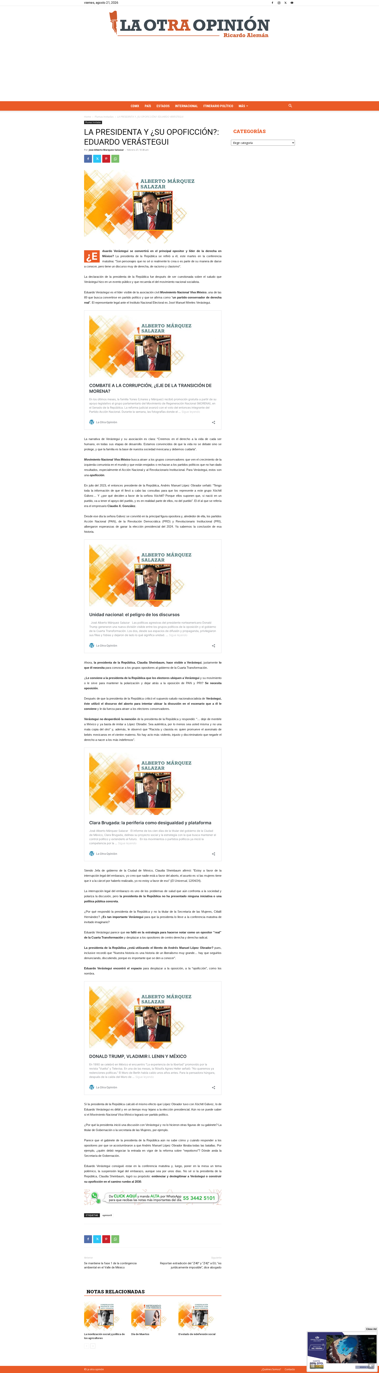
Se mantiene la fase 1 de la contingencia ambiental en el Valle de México (110, 1265)
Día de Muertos (140, 1334)
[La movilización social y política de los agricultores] (105, 1316)
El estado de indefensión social (196, 1334)
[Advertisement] (189, 71)
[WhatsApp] (115, 159)
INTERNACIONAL (186, 106)
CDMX (135, 106)
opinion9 (107, 1215)
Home (87, 116)
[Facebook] (272, 3)
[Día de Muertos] (152, 1316)
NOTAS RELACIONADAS (115, 1291)
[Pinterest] (106, 159)
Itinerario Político (218, 106)
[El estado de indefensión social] (199, 1316)
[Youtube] (292, 3)
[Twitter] (285, 3)
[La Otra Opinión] (189, 24)
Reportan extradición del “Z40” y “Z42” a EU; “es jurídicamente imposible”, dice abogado (190, 1265)
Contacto (290, 1369)
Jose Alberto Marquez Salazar (106, 149)
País (148, 106)
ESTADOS (163, 106)
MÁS (242, 106)
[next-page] (92, 1346)
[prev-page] (86, 1346)
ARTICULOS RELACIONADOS (121, 1283)
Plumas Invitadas (104, 116)
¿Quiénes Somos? (271, 1369)
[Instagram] (279, 3)
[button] (290, 106)
